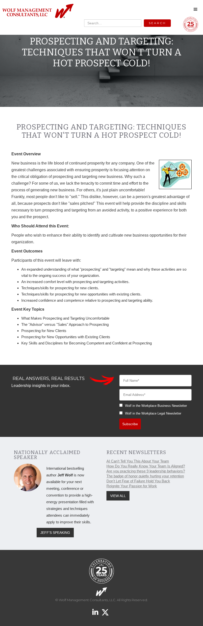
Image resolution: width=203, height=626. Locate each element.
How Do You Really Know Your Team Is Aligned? (145, 466)
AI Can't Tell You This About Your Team (137, 461)
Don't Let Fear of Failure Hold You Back (138, 481)
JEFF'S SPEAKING (55, 533)
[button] (195, 9)
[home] (38, 11)
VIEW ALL (118, 496)
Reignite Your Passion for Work (131, 486)
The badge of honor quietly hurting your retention (145, 476)
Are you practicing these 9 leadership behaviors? (145, 471)
